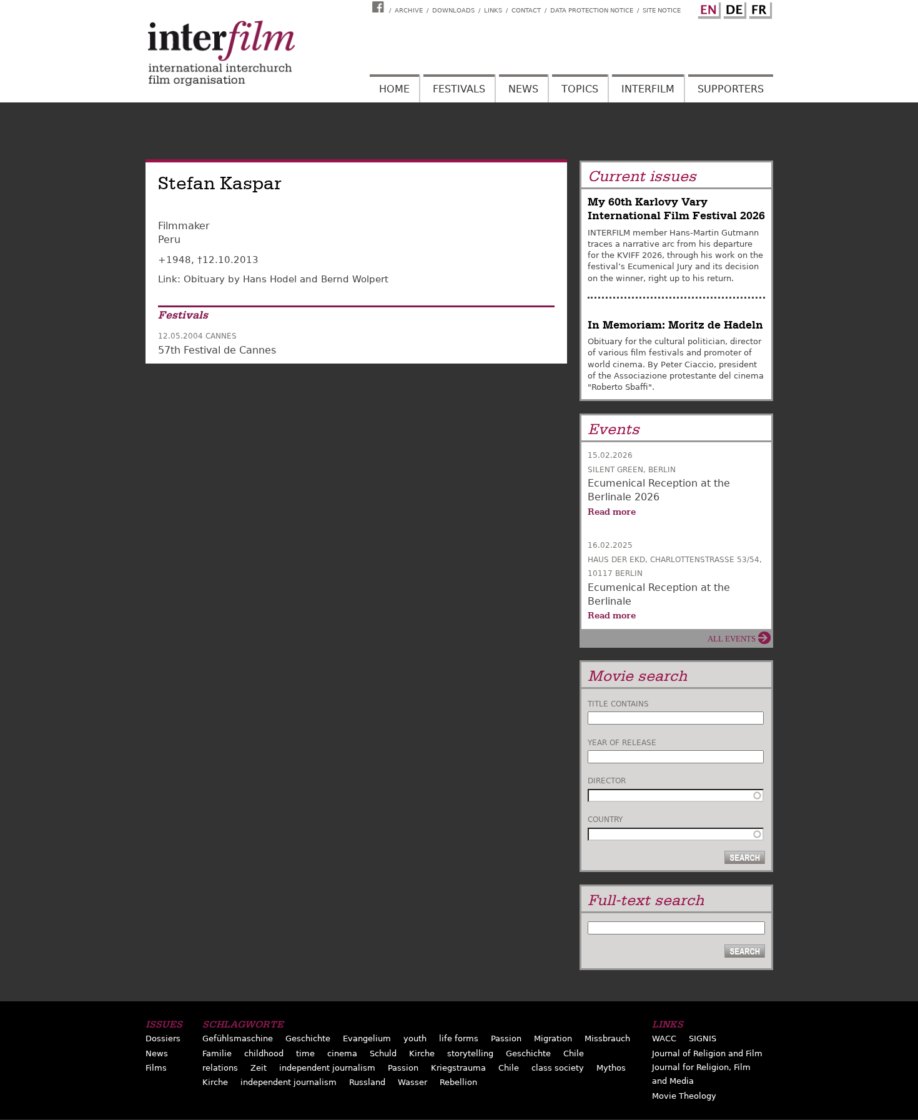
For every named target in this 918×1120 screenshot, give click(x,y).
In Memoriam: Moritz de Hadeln (675, 325)
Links (493, 10)
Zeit (258, 1068)
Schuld (383, 1053)
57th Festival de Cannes (217, 350)
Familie (217, 1053)
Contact (526, 10)
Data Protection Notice (591, 10)
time (305, 1053)
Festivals (459, 89)
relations (220, 1068)
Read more (612, 511)
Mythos (611, 1068)
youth (415, 1038)
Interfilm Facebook (379, 6)
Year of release (622, 742)
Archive (409, 10)
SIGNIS (702, 1038)
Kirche (422, 1053)
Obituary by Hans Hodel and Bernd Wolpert (286, 279)
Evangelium (367, 1038)
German (733, 8)
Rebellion (458, 1082)
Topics (579, 89)
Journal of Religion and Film (707, 1053)
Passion (506, 1038)
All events (732, 638)
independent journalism (327, 1068)
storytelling (470, 1053)
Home (394, 89)
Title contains (618, 704)
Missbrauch (607, 1038)
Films (156, 1068)
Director (607, 780)
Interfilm (647, 89)
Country (605, 819)
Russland (367, 1082)
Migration (553, 1038)
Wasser (412, 1082)
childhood (264, 1053)
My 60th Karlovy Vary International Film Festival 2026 (676, 209)
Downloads (453, 10)
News (523, 89)
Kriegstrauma (458, 1068)
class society (557, 1068)
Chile (573, 1053)
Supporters (731, 89)
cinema (342, 1053)
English (707, 8)
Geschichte (307, 1038)
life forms (458, 1038)
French (759, 8)
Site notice (662, 10)
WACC (664, 1038)
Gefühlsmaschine (237, 1038)
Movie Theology (684, 1096)
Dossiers (163, 1038)
